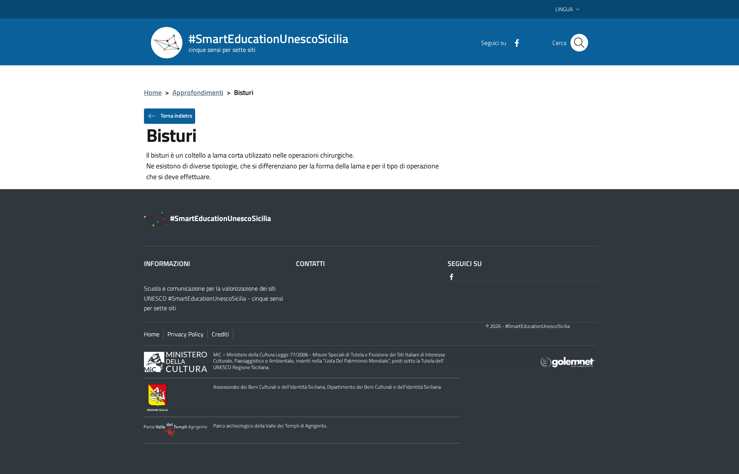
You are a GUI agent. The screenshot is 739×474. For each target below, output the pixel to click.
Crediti (220, 334)
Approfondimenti (197, 92)
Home (153, 92)
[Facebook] (514, 42)
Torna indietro (175, 115)
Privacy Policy (185, 334)
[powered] (568, 361)
